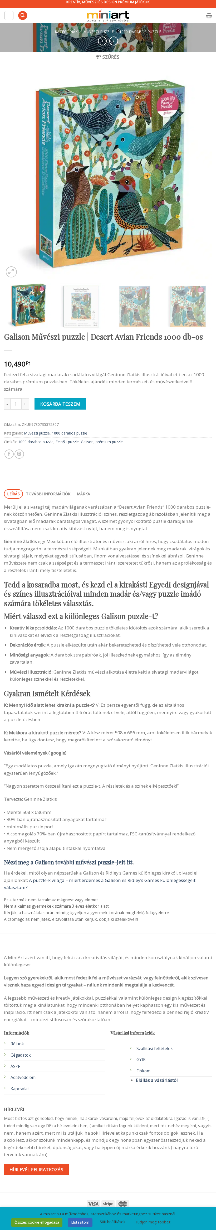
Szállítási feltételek (154, 1048)
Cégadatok (21, 1055)
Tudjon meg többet (152, 1221)
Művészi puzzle (98, 31)
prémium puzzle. (110, 441)
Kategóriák (66, 31)
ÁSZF (15, 1066)
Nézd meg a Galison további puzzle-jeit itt (68, 862)
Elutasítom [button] (80, 1222)
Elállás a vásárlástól (157, 1080)
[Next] (201, 175)
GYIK (141, 1059)
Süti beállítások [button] (112, 1221)
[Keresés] (22, 15)
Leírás (13, 493)
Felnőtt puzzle (67, 441)
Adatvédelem (23, 1077)
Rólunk (17, 1044)
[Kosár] (209, 15)
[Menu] (9, 15)
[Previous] (14, 175)
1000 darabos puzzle (140, 31)
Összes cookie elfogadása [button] (36, 1222)
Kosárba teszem (60, 404)
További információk (48, 493)
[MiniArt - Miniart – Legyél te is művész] (108, 15)
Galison (87, 441)
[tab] (13, 494)
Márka (83, 493)
